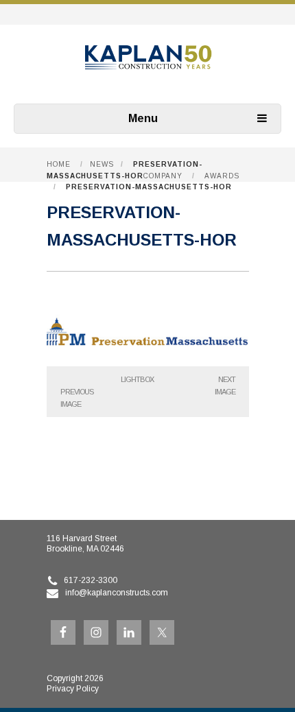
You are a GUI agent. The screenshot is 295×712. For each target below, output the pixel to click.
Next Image (225, 385)
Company (162, 176)
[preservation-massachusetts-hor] (148, 351)
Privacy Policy (73, 688)
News (102, 164)
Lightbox (137, 379)
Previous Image (76, 398)
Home (59, 164)
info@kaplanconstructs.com (116, 592)
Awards (221, 176)
